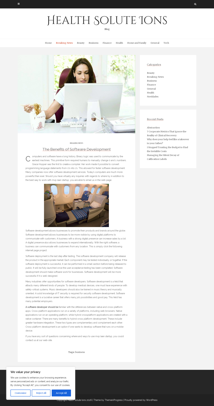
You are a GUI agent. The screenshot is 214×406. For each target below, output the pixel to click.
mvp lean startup (60, 180)
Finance (107, 42)
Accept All (61, 393)
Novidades (152, 96)
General (155, 42)
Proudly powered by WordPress (140, 400)
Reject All (41, 393)
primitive (60, 160)
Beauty (80, 42)
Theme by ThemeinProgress (108, 400)
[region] (40, 383)
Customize (20, 393)
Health (119, 42)
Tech (166, 42)
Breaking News (64, 42)
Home (48, 42)
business (80, 352)
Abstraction (153, 127)
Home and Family (136, 42)
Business (93, 42)
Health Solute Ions (107, 22)
